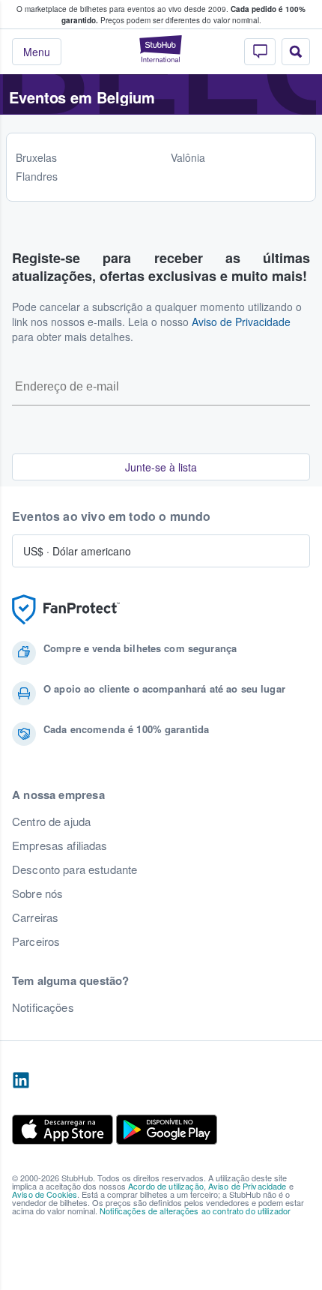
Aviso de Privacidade (241, 321)
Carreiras (35, 917)
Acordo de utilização (166, 1186)
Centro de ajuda (51, 822)
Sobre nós (37, 893)
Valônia (188, 157)
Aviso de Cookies (44, 1194)
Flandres (37, 176)
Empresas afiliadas (60, 846)
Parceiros (36, 941)
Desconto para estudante (74, 869)
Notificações (43, 1007)
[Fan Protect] (66, 609)
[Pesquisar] (296, 51)
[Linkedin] (21, 1081)
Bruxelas (36, 157)
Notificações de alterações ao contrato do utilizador (195, 1211)
